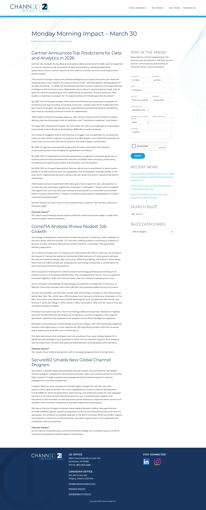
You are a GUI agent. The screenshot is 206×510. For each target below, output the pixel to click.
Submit (137, 156)
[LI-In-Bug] (146, 459)
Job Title (134, 96)
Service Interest (136, 106)
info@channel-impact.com (82, 484)
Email (133, 86)
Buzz (70, 41)
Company (156, 96)
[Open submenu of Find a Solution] (147, 8)
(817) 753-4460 (83, 465)
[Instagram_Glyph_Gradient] (157, 459)
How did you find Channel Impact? (139, 117)
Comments (134, 128)
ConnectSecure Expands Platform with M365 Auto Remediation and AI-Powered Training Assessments (152, 176)
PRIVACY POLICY (77, 489)
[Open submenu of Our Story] (164, 8)
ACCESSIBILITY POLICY (80, 494)
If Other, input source (159, 116)
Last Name (156, 76)
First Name (135, 76)
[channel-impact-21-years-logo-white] (47, 454)
